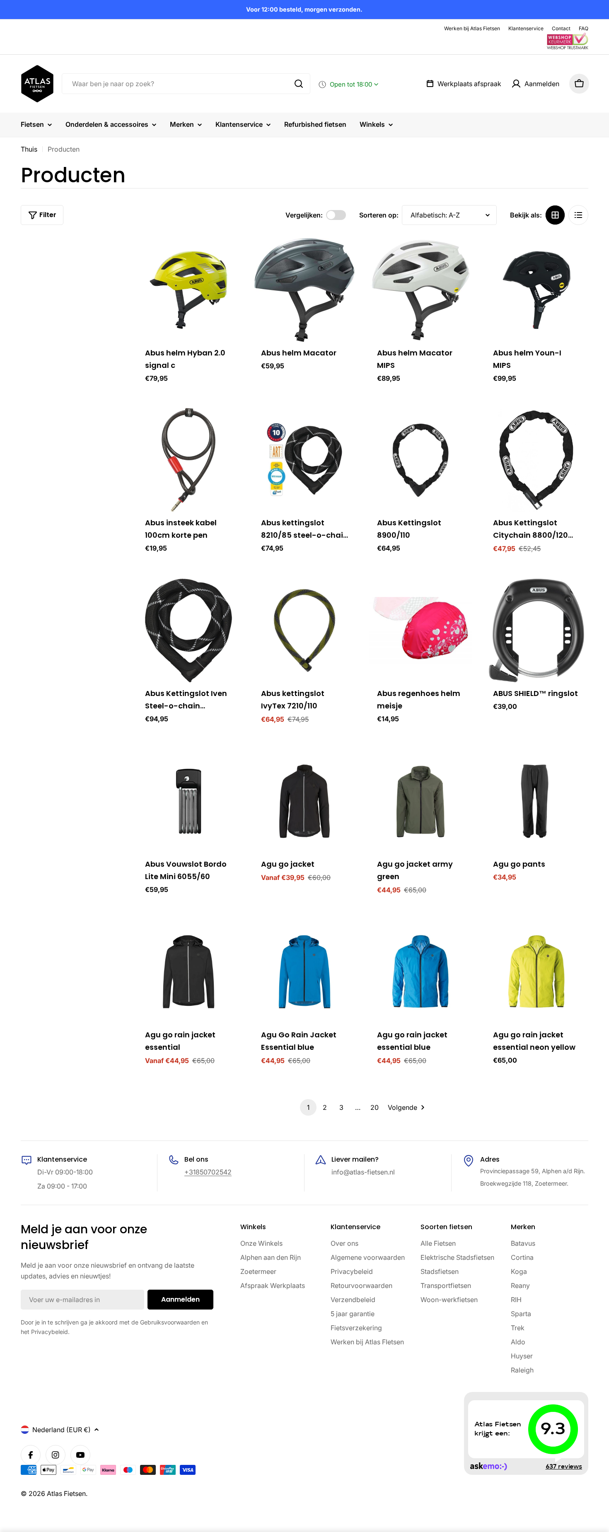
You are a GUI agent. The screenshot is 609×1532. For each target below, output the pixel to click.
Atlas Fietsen (66, 1493)
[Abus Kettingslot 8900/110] (420, 460)
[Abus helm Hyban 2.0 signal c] (188, 290)
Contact (561, 28)
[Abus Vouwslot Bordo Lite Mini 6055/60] (188, 801)
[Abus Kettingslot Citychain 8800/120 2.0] (536, 460)
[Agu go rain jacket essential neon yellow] (536, 972)
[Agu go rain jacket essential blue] (420, 972)
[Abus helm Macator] (304, 290)
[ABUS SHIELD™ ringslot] (536, 630)
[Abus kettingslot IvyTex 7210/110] (304, 630)
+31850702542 (208, 1172)
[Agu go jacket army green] (420, 801)
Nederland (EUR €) (61, 1430)
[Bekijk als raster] (555, 215)
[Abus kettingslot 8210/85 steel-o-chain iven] (304, 460)
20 (374, 1107)
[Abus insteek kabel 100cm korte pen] (188, 460)
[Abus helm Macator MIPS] (420, 290)
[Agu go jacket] (304, 801)
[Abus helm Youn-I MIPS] (536, 290)
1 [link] (308, 1107)
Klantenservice (526, 28)
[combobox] (186, 83)
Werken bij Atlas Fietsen (472, 28)
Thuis (29, 149)
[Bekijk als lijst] (578, 215)
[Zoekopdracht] (299, 84)
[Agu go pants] (536, 801)
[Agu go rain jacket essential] (188, 972)
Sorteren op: (379, 215)
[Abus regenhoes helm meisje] (420, 630)
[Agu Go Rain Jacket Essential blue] (304, 972)
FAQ (583, 28)
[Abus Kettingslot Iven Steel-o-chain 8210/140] (188, 630)
